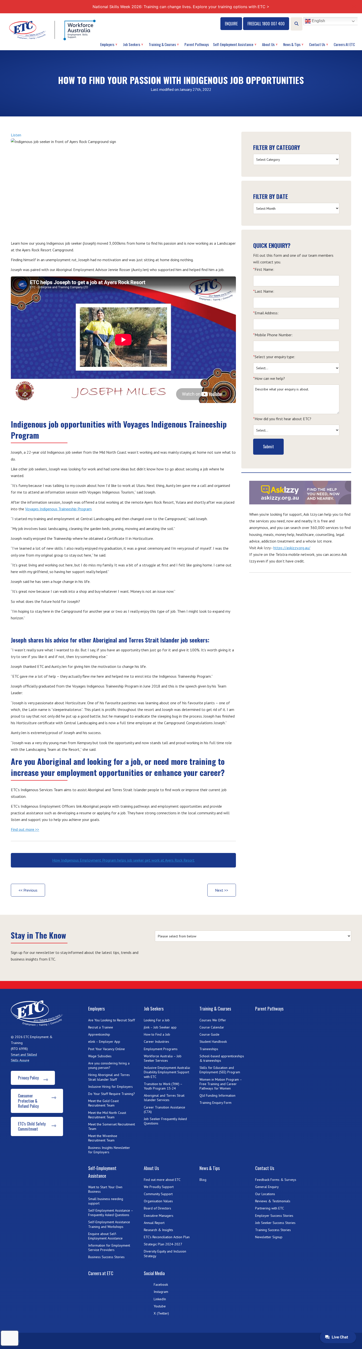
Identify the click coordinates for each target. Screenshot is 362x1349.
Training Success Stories (273, 1230)
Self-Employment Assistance (233, 44)
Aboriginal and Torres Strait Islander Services (164, 1097)
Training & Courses (162, 44)
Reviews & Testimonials (272, 1201)
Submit (268, 447)
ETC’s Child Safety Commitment (32, 1126)
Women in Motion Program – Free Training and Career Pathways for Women (220, 1084)
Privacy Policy (28, 1078)
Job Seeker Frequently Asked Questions (165, 1121)
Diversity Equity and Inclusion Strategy (165, 1253)
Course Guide (209, 1034)
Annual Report (154, 1223)
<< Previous (27, 890)
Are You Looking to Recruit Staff (111, 1020)
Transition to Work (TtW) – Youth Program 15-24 (163, 1086)
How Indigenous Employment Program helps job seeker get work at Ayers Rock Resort (123, 860)
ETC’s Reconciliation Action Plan (167, 1237)
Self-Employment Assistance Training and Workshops (109, 1224)
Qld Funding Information (217, 1095)
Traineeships (208, 1049)
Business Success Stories (106, 1257)
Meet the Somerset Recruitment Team (111, 1126)
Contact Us (317, 44)
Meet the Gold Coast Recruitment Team (103, 1103)
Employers (107, 44)
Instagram (161, 1291)
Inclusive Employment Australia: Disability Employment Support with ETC (167, 1072)
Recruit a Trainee (100, 1027)
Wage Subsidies (100, 1056)
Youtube (160, 1306)
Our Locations (265, 1194)
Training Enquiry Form (215, 1102)
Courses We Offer (212, 1020)
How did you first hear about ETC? (282, 418)
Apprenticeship (99, 1034)
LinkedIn (160, 1299)
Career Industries (156, 1041)
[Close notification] (354, 7)
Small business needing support (105, 1201)
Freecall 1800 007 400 (266, 24)
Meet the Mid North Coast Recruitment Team (107, 1114)
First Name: (263, 269)
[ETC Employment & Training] (53, 30)
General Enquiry (267, 1187)
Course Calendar (211, 1027)
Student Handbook (213, 1041)
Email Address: (266, 312)
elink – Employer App (104, 1041)
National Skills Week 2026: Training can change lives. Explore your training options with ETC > (181, 6)
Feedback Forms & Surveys (275, 1179)
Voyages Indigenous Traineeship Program (58, 508)
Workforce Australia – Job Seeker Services (162, 1058)
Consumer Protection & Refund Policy (28, 1101)
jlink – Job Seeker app (160, 1027)
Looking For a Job (157, 1020)
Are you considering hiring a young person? (109, 1065)
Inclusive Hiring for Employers (110, 1086)
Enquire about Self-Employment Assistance (105, 1236)
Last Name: (263, 291)
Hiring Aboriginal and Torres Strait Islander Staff (109, 1077)
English (318, 21)
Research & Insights (158, 1230)
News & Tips (291, 44)
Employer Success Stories (274, 1215)
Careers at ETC (344, 44)
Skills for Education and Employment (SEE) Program (219, 1069)
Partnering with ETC (269, 1208)
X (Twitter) (161, 1313)
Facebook (161, 1284)
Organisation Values (158, 1201)
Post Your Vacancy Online (106, 1049)
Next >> (221, 890)
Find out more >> (25, 829)
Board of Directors (157, 1208)
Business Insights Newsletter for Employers (109, 1149)
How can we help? (269, 378)
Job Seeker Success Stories (275, 1223)
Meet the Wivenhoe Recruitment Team (102, 1138)
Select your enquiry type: (274, 356)
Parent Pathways (196, 44)
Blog (202, 1179)
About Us (268, 44)
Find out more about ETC (162, 1179)
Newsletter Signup (268, 1237)
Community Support (158, 1194)
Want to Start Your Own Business (105, 1189)
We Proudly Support (159, 1187)
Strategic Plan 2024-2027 (163, 1244)
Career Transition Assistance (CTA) (164, 1109)
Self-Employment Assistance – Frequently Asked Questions (110, 1212)
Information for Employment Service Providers (109, 1247)
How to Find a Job (157, 1034)
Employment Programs (161, 1049)
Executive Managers (158, 1215)
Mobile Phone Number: (273, 334)
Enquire (231, 24)
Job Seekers (131, 44)
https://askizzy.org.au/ (291, 547)
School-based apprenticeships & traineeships (221, 1058)
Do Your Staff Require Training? (111, 1094)
